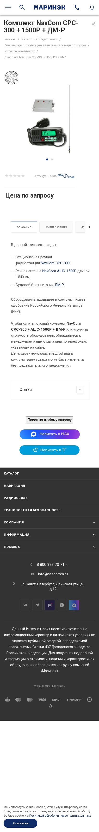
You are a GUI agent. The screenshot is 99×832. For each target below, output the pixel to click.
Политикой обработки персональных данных (60, 815)
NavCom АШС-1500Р (59, 271)
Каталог (11, 473)
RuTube (49, 605)
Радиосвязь (16, 498)
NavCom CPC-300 (55, 263)
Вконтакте (25, 605)
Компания (14, 522)
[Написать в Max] (49, 434)
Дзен (62, 605)
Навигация (14, 485)
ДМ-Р (59, 285)
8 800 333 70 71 (50, 565)
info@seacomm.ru (53, 574)
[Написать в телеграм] (49, 453)
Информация (17, 534)
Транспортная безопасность (32, 510)
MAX (74, 605)
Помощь (12, 547)
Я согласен (20, 823)
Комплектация (56, 227)
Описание (24, 227)
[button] (47, 159)
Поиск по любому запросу (49, 420)
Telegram (37, 605)
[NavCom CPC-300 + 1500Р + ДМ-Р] (49, 120)
